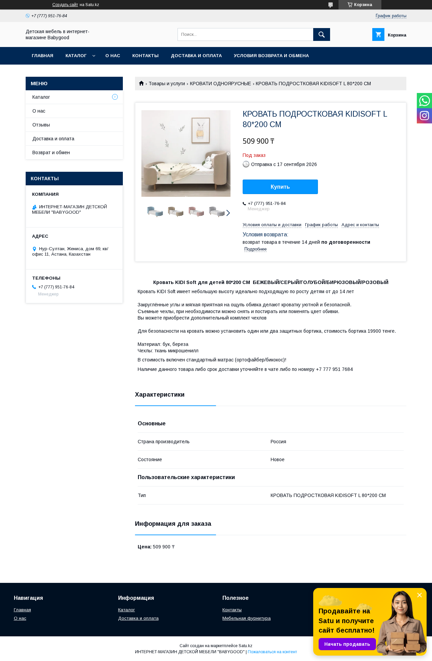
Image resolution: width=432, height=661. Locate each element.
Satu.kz (245, 645)
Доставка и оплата (196, 55)
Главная (42, 55)
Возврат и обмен (51, 152)
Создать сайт (65, 4)
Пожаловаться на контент (272, 652)
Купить (280, 187)
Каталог (75, 55)
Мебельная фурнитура (246, 618)
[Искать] (321, 34)
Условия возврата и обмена (271, 55)
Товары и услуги (166, 83)
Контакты (145, 55)
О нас (112, 55)
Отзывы (41, 124)
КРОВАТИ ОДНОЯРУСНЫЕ (220, 83)
